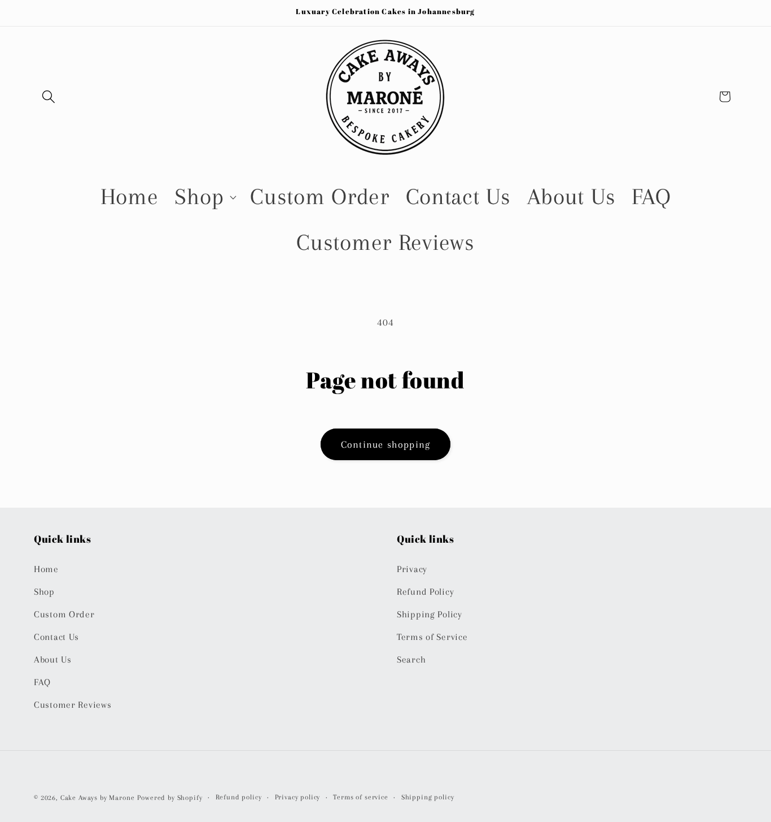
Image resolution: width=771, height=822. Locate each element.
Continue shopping (385, 444)
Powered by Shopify (169, 798)
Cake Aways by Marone (97, 798)
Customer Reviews (73, 704)
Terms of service (360, 797)
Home (46, 569)
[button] (49, 96)
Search (411, 659)
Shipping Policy (429, 614)
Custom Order (64, 614)
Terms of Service (432, 636)
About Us (53, 659)
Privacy (412, 569)
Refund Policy (425, 591)
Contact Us (56, 636)
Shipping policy (427, 797)
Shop (44, 591)
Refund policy (239, 797)
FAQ (42, 682)
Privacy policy (298, 797)
